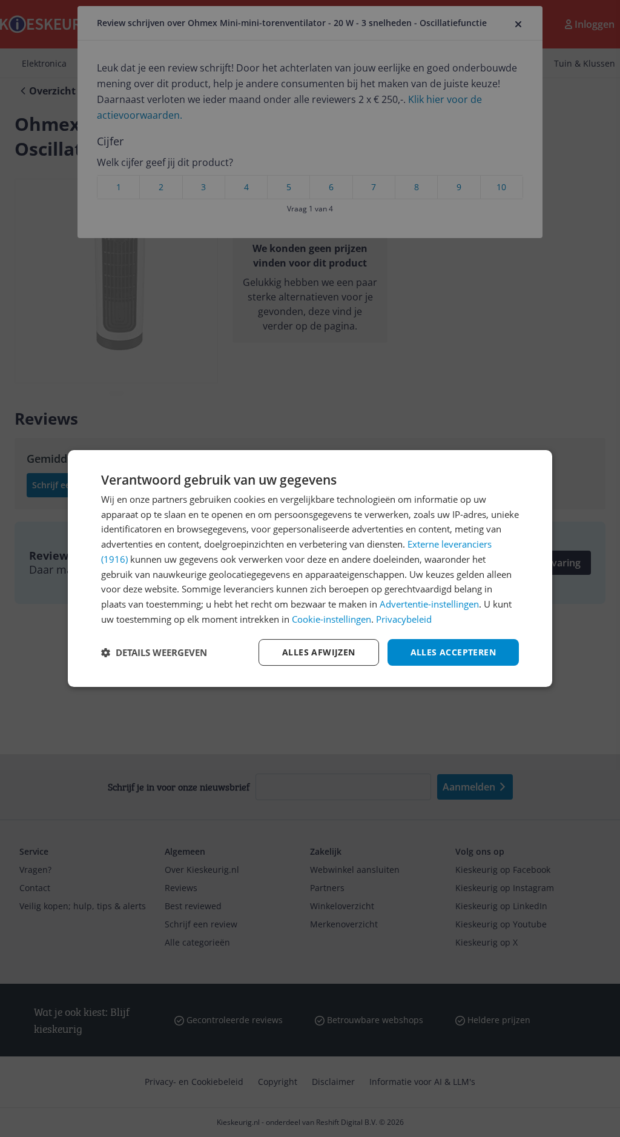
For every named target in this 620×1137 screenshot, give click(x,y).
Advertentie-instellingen (429, 604)
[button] (154, 652)
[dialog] (310, 569)
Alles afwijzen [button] (318, 652)
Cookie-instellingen (331, 619)
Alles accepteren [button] (453, 652)
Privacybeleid (404, 619)
